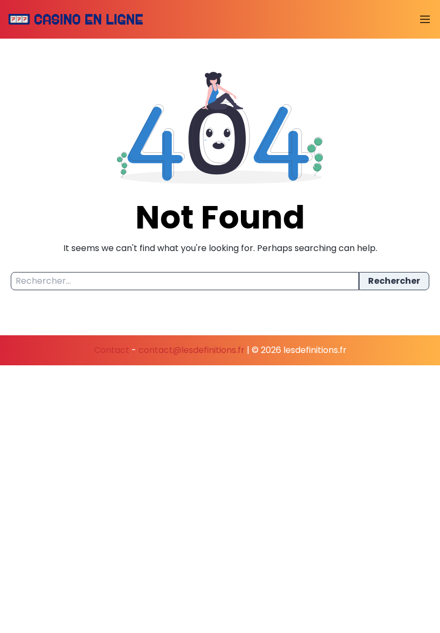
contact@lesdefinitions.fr (191, 350)
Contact (111, 350)
